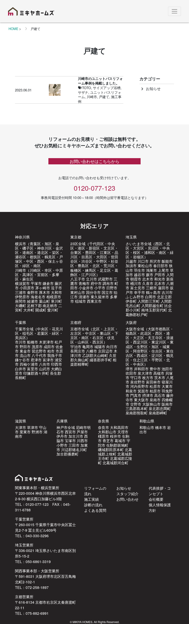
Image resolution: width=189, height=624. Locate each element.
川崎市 (92, 96)
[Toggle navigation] (174, 11)
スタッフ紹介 (127, 493)
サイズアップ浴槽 (107, 87)
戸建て (104, 96)
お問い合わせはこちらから (94, 161)
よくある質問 (95, 510)
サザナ (83, 92)
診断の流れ (93, 504)
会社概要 (156, 499)
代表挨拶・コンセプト (160, 490)
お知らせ (150, 88)
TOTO (86, 87)
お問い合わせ (127, 499)
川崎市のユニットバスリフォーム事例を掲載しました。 (100, 80)
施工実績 (91, 499)
